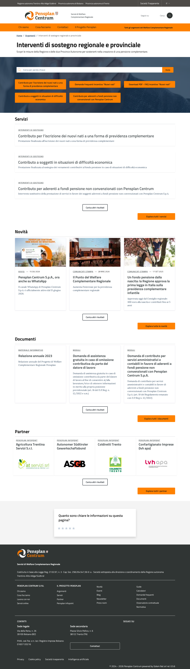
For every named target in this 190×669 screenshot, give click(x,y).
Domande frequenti (145, 594)
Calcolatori (141, 590)
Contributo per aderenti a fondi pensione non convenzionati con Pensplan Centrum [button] (95, 97)
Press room (102, 602)
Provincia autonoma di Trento (97, 3)
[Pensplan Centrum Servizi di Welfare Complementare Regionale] (95, 553)
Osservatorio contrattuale (147, 602)
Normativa (141, 606)
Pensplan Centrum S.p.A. (30, 585)
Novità (99, 586)
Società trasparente (54, 659)
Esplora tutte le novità (156, 326)
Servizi (60, 595)
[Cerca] (170, 15)
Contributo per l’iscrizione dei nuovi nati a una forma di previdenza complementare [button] (40, 84)
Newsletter (101, 598)
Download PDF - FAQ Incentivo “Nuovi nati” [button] (149, 84)
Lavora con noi (23, 599)
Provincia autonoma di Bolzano (70, 3)
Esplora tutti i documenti (156, 418)
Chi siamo (23, 27)
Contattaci (62, 27)
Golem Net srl (160, 666)
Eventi (99, 590)
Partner (60, 599)
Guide (138, 586)
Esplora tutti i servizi (156, 216)
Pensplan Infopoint (65, 603)
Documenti (141, 598)
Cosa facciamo (43, 27)
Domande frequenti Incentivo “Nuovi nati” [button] (95, 84)
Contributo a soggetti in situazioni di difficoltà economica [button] (40, 97)
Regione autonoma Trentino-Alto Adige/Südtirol (36, 3)
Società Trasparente (149, 3)
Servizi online (23, 603)
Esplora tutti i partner (156, 491)
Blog (99, 594)
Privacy (20, 659)
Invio (168, 70)
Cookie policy (35, 659)
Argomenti (61, 591)
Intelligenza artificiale (78, 659)
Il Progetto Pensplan (85, 27)
